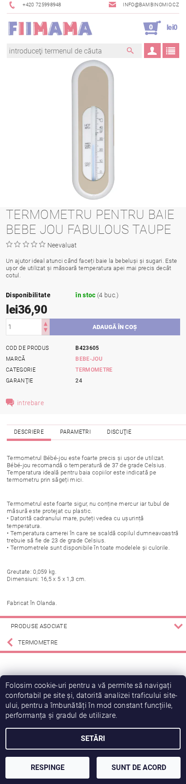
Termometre (93, 370)
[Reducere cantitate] (46, 331)
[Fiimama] (50, 28)
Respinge (48, 767)
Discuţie (119, 432)
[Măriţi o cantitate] (46, 323)
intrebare (30, 403)
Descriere (29, 432)
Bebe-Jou (88, 359)
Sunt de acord (139, 767)
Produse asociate (39, 626)
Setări (93, 738)
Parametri (75, 432)
